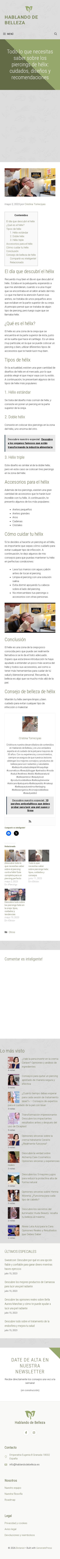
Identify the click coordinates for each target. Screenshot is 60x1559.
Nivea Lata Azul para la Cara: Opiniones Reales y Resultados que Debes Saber (39, 1230)
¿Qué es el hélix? (15, 225)
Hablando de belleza (21, 19)
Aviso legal (10, 1529)
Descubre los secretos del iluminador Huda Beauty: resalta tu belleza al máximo (40, 1213)
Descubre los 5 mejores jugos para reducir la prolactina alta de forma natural (39, 1178)
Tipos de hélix (13, 228)
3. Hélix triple (17, 240)
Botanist (20, 1548)
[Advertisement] (30, 121)
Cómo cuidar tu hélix (17, 247)
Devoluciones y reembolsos (20, 1535)
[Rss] (30, 821)
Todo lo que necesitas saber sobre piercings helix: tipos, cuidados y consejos (38, 869)
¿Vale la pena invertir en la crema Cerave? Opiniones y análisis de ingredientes (40, 1062)
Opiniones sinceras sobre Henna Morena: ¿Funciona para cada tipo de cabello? (40, 1195)
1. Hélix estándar (19, 232)
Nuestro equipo (13, 1487)
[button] (55, 34)
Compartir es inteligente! (23, 258)
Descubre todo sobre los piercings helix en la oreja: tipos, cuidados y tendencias (15, 908)
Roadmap (10, 1499)
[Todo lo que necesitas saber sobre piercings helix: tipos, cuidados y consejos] (38, 856)
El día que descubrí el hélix (20, 221)
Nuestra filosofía (13, 1493)
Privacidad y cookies (16, 1523)
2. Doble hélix (17, 236)
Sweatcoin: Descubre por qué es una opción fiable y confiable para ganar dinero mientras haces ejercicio (28, 1264)
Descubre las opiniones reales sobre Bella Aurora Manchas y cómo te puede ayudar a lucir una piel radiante (28, 1304)
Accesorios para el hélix (19, 243)
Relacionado (17, 262)
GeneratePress (44, 1548)
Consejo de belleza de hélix (21, 254)
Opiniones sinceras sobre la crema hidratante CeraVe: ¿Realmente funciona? (37, 1139)
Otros (12, 932)
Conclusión (12, 251)
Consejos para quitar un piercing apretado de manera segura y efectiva (40, 1079)
